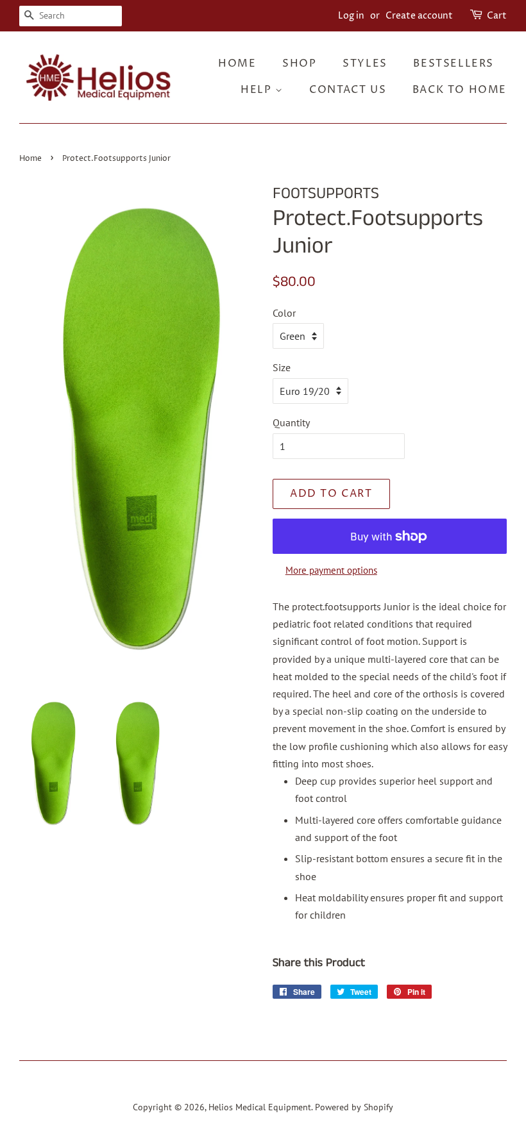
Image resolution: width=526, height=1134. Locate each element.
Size (282, 367)
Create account (419, 16)
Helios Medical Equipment (259, 1107)
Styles (365, 63)
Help (258, 90)
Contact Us (347, 90)
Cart (497, 16)
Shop (299, 63)
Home (237, 63)
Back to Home (459, 90)
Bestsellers (453, 63)
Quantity (291, 422)
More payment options (331, 570)
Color (284, 312)
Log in (351, 16)
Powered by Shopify (354, 1107)
